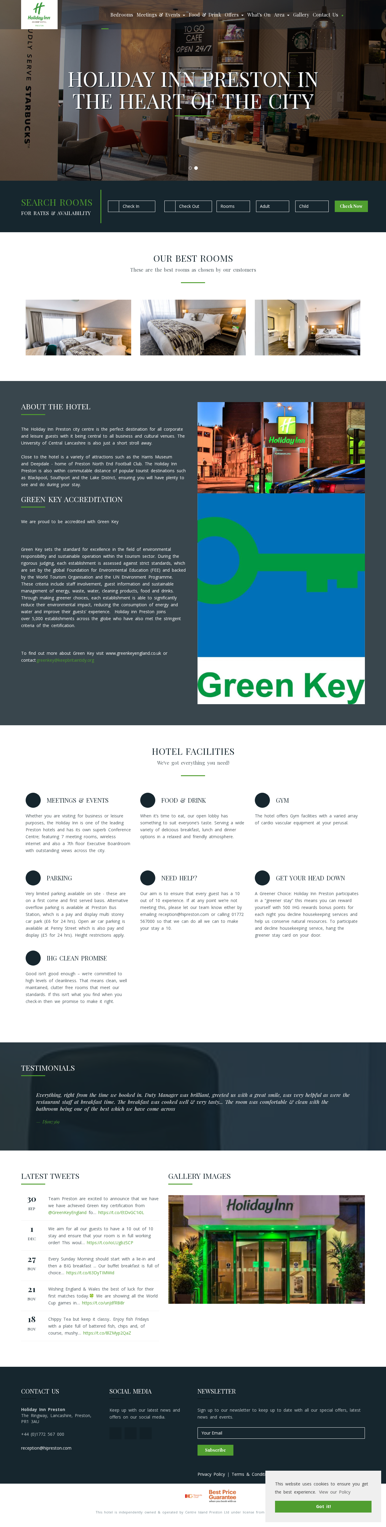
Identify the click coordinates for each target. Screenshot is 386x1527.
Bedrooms (121, 14)
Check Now (351, 206)
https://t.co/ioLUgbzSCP (110, 1242)
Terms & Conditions (252, 1474)
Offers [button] (233, 14)
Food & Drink (205, 14)
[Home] (105, 14)
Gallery (301, 14)
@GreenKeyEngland (67, 1212)
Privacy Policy (211, 1474)
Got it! (323, 1506)
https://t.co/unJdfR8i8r (103, 1303)
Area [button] (280, 14)
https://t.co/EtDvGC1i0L (121, 1212)
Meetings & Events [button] (159, 14)
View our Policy (334, 1492)
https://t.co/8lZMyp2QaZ (107, 1333)
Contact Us (325, 14)
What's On (259, 14)
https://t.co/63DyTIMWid (90, 1273)
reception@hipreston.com (46, 1448)
